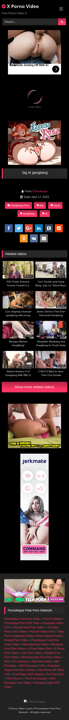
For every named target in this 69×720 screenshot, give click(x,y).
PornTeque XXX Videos (28, 674)
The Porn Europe (36, 678)
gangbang (28, 213)
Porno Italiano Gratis (49, 635)
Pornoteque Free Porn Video (22, 618)
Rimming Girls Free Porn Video (41, 657)
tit (46, 213)
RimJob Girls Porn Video (28, 627)
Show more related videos (34, 387)
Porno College (52, 618)
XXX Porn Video (31, 652)
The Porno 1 (14, 678)
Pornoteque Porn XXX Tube (21, 623)
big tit (57, 205)
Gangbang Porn (20, 205)
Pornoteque (40, 191)
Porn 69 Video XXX (42, 631)
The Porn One (55, 674)
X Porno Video (22, 6)
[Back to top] (58, 709)
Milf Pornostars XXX (32, 665)
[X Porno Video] (34, 702)
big (41, 205)
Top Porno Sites (42, 661)
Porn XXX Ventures (16, 661)
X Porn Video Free (39, 648)
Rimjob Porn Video (16, 640)
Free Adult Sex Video (35, 644)
